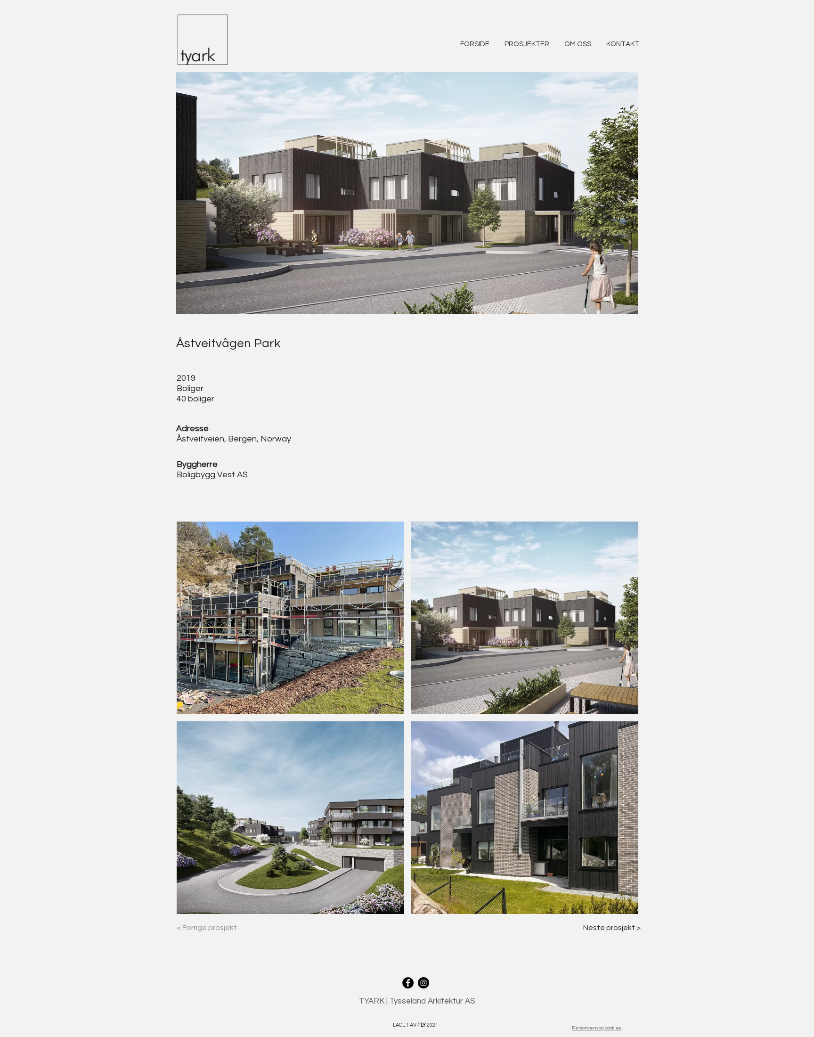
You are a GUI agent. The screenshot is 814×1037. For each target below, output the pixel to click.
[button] (527, 40)
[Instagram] (423, 982)
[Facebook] (408, 982)
